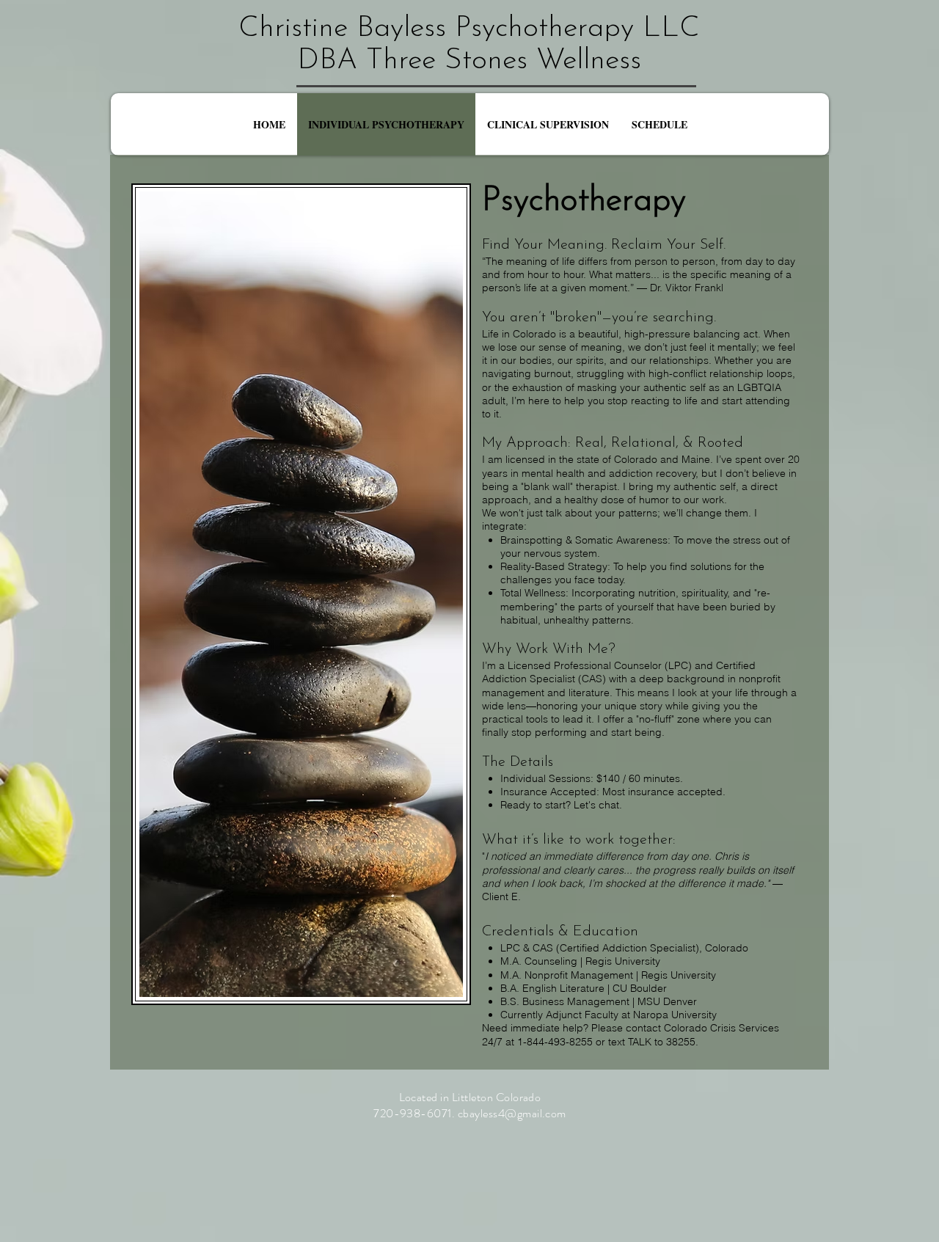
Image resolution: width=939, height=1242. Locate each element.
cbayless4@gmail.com (512, 1113)
